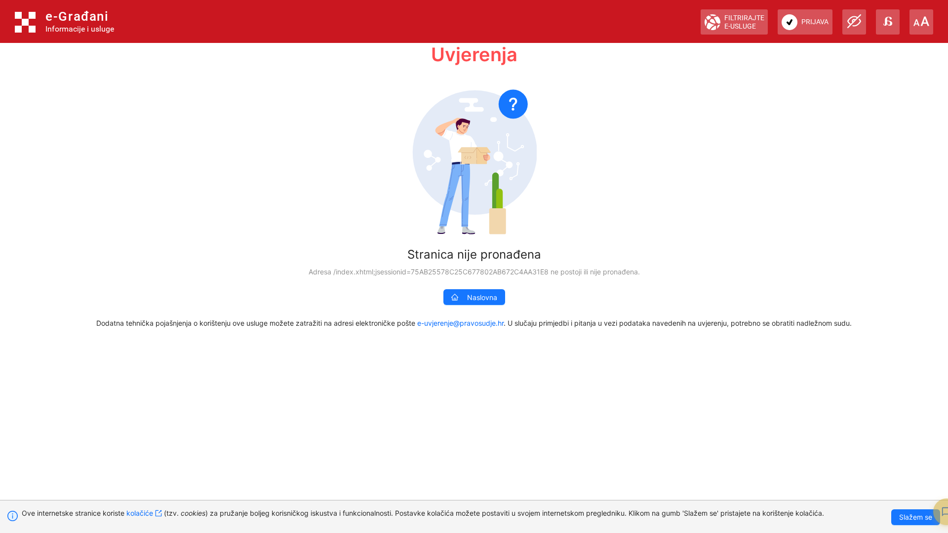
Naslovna (482, 297)
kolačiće (139, 513)
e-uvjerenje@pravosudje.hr (460, 323)
